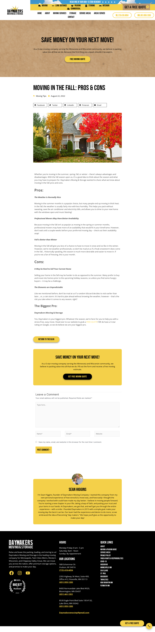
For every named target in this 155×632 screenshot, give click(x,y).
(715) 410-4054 (66, 570)
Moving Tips (41, 96)
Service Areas (85, 13)
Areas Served (99, 13)
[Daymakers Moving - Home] (15, 10)
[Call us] (149, 626)
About (47, 13)
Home (39, 13)
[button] (40, 105)
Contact (71, 17)
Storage (72, 13)
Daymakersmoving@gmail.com (74, 612)
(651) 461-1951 (66, 594)
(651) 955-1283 (66, 582)
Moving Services (59, 13)
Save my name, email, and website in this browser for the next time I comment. (70, 442)
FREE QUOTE (91, 322)
